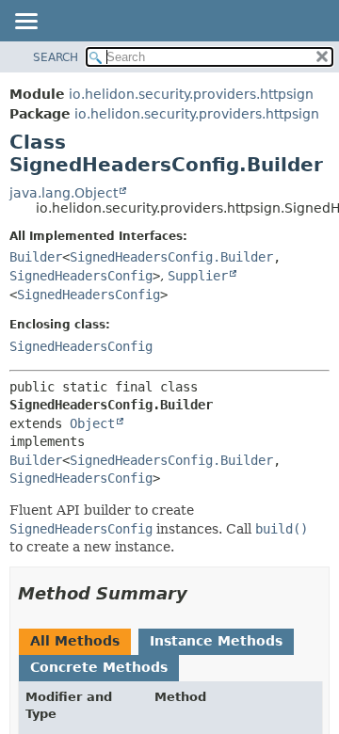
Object (92, 423)
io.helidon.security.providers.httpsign (191, 94)
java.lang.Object (63, 192)
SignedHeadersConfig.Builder (171, 256)
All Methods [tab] (75, 640)
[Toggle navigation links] (25, 22)
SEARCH (55, 57)
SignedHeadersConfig (81, 275)
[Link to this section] (200, 593)
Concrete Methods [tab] (99, 667)
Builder (35, 256)
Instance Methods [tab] (216, 640)
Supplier (198, 275)
